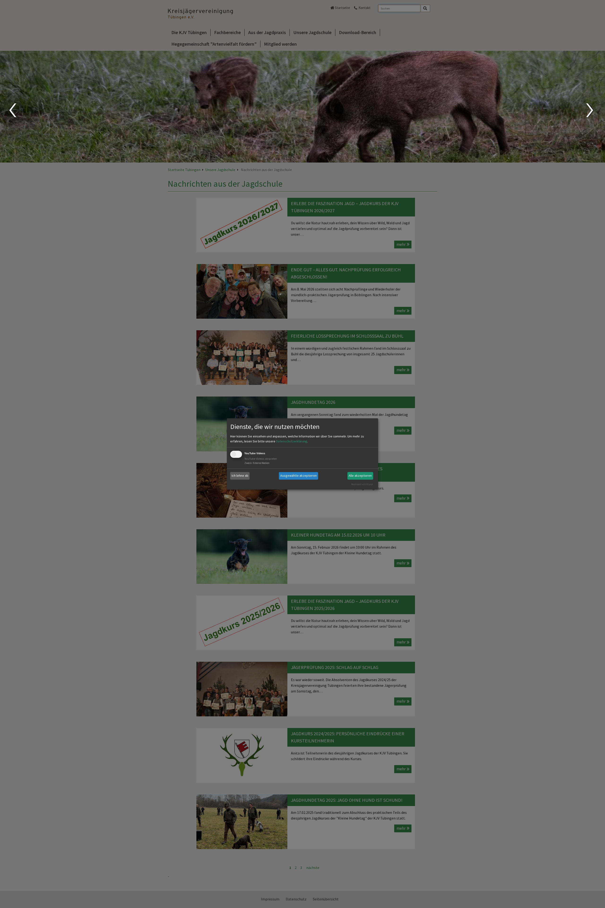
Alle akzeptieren (360, 475)
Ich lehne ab (240, 475)
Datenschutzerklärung (291, 441)
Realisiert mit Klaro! (362, 484)
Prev (12, 110)
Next (590, 110)
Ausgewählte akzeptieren (298, 475)
